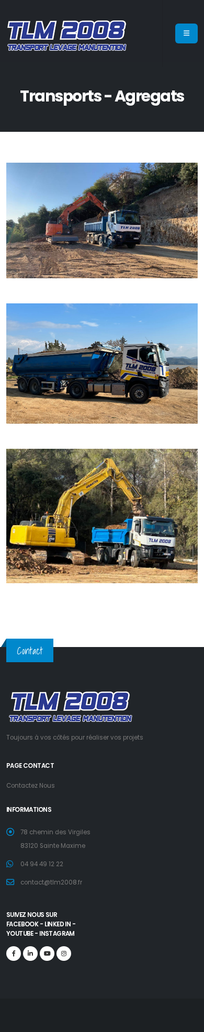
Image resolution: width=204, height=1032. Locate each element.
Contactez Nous (30, 785)
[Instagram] (63, 953)
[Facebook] (13, 953)
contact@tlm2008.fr (51, 882)
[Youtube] (47, 953)
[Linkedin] (30, 953)
